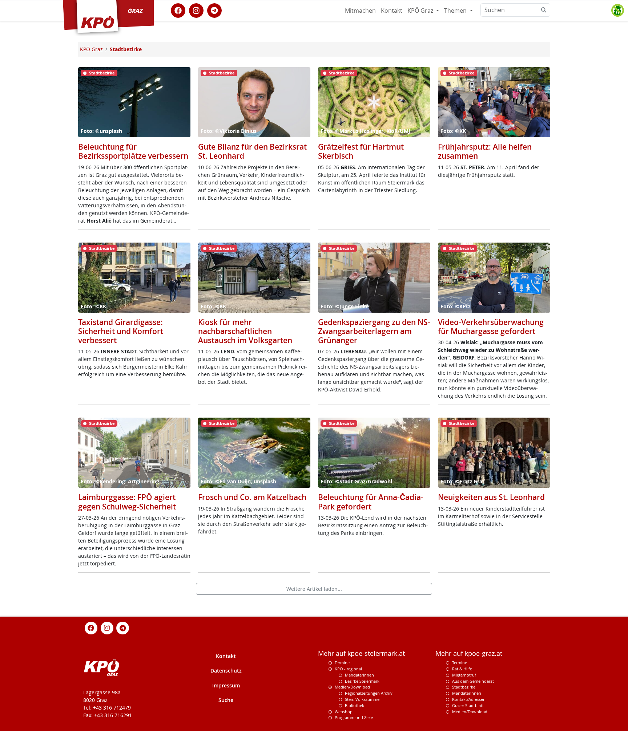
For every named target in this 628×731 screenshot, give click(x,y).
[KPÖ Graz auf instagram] (196, 10)
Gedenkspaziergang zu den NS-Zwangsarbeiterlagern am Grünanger (374, 331)
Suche (225, 700)
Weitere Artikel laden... (314, 588)
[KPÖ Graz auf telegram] (214, 10)
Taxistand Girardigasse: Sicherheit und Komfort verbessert (120, 331)
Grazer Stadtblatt (468, 705)
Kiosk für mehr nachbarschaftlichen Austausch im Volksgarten (245, 331)
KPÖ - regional (348, 668)
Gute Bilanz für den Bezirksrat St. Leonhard (252, 151)
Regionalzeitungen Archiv (368, 693)
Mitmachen (360, 11)
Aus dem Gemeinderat (473, 681)
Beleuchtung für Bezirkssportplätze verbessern (133, 151)
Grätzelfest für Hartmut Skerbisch (361, 151)
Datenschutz (226, 670)
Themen (456, 11)
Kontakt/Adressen (469, 699)
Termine (342, 662)
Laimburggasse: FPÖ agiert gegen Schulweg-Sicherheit (127, 501)
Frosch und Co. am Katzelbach (252, 497)
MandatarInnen (466, 693)
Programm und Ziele (354, 717)
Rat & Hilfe (462, 668)
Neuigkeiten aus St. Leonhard (491, 497)
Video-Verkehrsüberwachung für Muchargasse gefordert (491, 326)
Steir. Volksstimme (362, 699)
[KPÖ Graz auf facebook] (178, 10)
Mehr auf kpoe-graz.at (468, 653)
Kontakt (391, 11)
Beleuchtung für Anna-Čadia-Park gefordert (370, 501)
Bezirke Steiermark (362, 681)
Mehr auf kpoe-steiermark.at (361, 653)
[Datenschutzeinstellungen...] (617, 10)
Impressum (226, 685)
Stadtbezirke (463, 687)
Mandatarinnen (359, 675)
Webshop (344, 711)
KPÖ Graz (421, 11)
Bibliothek (354, 705)
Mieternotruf (464, 675)
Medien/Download (352, 687)
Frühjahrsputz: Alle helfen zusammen (485, 151)
